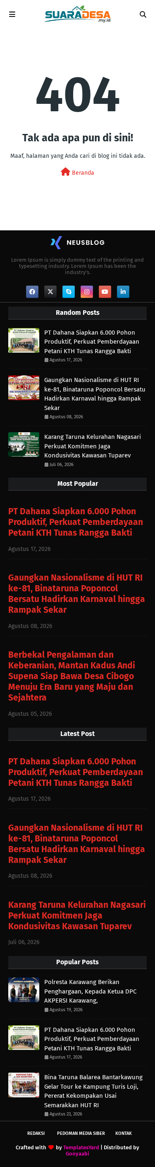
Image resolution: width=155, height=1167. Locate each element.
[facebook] (32, 292)
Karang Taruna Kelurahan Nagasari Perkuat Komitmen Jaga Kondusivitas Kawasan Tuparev (92, 446)
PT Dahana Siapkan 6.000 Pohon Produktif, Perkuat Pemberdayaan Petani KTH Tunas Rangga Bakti (91, 342)
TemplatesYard (81, 1147)
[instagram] (87, 292)
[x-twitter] (50, 292)
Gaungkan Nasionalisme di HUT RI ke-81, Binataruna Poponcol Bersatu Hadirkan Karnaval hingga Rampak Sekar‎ (94, 394)
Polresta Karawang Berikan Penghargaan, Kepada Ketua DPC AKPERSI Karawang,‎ (90, 991)
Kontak (123, 1133)
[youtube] (105, 292)
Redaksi (36, 1133)
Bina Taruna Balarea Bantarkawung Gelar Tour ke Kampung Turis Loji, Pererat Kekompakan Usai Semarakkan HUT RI (93, 1091)
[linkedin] (123, 292)
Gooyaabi (77, 1154)
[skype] (68, 292)
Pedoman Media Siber (81, 1133)
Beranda (82, 172)
